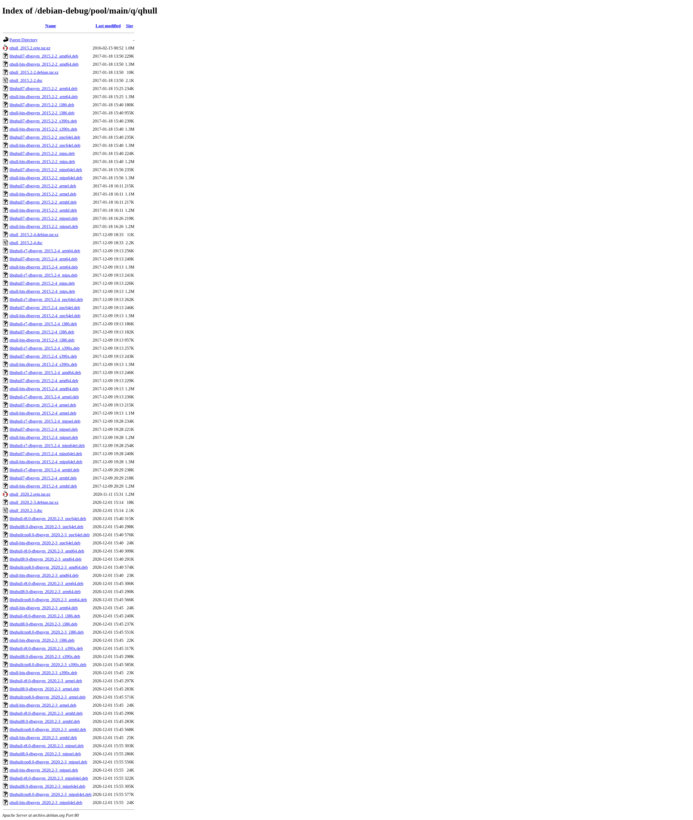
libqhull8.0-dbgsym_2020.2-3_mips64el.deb (47, 786)
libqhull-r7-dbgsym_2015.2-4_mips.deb (43, 275)
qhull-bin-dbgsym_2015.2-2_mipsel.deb (43, 226)
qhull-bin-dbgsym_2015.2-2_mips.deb (42, 161)
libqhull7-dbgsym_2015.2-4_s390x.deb (43, 356)
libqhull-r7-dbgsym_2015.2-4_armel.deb (44, 397)
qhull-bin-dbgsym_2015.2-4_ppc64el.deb (44, 315)
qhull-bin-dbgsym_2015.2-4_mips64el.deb (45, 461)
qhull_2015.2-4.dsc (26, 242)
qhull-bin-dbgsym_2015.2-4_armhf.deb (43, 486)
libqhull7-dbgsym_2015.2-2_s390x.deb (43, 121)
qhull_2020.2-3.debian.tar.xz (33, 502)
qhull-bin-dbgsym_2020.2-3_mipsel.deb (43, 770)
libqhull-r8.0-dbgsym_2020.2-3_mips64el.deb (48, 778)
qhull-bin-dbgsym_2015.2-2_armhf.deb (43, 210)
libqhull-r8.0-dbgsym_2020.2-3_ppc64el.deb (47, 518)
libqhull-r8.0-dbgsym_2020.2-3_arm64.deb (46, 583)
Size (129, 26)
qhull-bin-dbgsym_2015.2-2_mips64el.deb (45, 178)
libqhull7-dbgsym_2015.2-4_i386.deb (41, 332)
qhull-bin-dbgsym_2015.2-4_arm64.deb (43, 267)
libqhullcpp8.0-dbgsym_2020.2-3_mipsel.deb (48, 762)
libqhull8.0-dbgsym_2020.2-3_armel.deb (44, 689)
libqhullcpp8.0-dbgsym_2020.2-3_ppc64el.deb (49, 535)
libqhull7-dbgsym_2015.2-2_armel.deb (42, 186)
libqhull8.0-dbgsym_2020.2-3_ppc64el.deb (46, 526)
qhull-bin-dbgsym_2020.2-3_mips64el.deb (45, 802)
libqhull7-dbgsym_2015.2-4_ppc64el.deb (44, 307)
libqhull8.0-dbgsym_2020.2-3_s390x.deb (44, 656)
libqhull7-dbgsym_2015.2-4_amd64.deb (43, 380)
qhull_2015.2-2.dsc (26, 80)
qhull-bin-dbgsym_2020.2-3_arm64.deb (43, 608)
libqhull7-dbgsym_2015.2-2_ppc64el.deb (44, 137)
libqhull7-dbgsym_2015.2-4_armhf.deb (43, 478)
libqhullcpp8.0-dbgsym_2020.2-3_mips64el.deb (50, 794)
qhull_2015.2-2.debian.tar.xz (33, 72)
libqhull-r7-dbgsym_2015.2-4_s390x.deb (44, 348)
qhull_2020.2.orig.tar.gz (29, 494)
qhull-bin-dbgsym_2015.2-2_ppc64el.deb (44, 145)
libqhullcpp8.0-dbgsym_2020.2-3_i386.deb (46, 632)
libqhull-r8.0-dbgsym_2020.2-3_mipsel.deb (46, 745)
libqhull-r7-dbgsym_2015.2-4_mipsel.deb (44, 421)
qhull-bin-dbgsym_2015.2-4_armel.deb (42, 413)
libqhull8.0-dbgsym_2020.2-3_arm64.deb (45, 591)
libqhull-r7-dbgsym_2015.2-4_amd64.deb (45, 372)
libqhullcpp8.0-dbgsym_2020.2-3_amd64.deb (48, 567)
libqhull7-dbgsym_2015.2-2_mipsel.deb (43, 218)
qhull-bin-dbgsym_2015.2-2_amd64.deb (44, 64)
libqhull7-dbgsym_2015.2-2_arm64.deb (43, 88)
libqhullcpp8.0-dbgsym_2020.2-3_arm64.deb (48, 599)
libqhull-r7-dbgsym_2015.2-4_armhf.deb (44, 470)
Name (50, 26)
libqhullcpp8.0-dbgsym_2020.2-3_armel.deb (47, 697)
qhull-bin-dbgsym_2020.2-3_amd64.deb (44, 575)
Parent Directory (23, 40)
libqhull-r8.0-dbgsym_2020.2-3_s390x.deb (46, 648)
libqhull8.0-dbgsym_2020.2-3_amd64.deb (45, 559)
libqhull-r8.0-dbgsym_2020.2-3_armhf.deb (46, 713)
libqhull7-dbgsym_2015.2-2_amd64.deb (43, 56)
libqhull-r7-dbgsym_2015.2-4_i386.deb (43, 324)
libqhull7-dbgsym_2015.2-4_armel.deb (42, 405)
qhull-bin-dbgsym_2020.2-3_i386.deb (41, 640)
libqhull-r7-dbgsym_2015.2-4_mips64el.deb (47, 445)
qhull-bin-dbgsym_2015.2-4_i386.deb (41, 340)
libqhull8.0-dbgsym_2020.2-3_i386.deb (43, 624)
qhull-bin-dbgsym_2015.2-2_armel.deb (42, 194)
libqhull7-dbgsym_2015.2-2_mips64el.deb (45, 169)
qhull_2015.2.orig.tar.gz (29, 48)
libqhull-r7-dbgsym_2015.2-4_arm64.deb (44, 251)
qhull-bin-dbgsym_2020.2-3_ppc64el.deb (44, 543)
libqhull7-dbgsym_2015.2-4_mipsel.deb (43, 429)
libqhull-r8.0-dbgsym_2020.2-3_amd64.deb (46, 551)
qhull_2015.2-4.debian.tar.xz (33, 234)
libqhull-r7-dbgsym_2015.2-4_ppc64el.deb (46, 299)
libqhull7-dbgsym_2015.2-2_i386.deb (41, 104)
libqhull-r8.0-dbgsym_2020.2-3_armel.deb (45, 681)
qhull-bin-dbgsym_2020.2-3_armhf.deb (43, 737)
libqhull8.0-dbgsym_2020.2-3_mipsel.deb (45, 754)
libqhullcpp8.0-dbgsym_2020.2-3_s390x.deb (47, 664)
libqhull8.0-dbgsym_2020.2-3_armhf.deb (44, 721)
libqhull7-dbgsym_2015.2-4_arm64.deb (43, 259)
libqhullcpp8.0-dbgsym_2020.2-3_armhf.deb (47, 729)
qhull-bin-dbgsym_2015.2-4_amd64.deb (44, 388)
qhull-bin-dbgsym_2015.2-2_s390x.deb (43, 129)
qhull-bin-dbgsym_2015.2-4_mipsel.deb (43, 437)
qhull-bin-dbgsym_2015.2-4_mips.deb (42, 291)
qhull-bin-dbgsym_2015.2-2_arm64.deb (43, 96)
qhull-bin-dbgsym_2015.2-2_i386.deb (41, 113)
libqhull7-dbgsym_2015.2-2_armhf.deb (43, 202)
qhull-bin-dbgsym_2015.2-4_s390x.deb (43, 364)
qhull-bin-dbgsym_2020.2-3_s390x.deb (43, 672)
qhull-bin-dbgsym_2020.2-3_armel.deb (42, 705)
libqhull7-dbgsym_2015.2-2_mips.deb (42, 153)
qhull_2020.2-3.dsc (26, 510)
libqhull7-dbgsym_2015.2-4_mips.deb (42, 283)
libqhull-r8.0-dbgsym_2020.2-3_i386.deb (44, 616)
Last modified (108, 26)
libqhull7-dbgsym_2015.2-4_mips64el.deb (45, 453)
